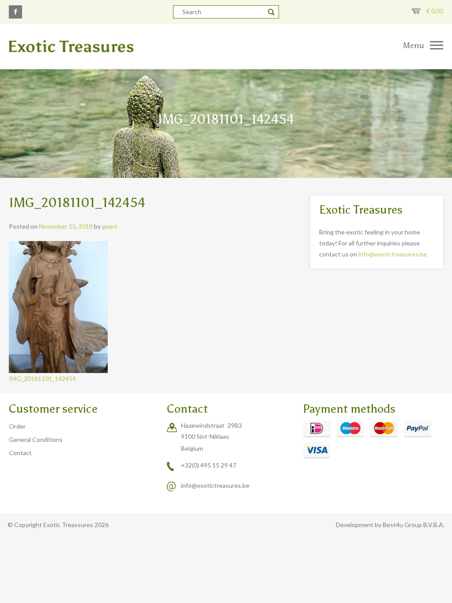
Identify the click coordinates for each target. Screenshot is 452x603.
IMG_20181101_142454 (42, 378)
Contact (20, 452)
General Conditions (36, 439)
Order (17, 426)
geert (109, 226)
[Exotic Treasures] (113, 46)
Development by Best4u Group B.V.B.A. (390, 524)
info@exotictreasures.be (392, 254)
